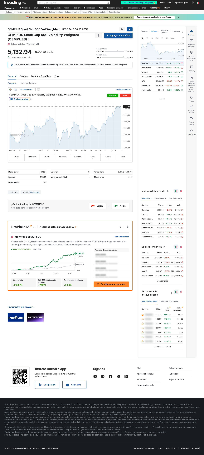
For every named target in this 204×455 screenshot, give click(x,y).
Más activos (146, 198)
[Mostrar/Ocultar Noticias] (38, 89)
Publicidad (173, 374)
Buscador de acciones (137, 8)
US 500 (145, 72)
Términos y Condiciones (144, 448)
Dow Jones (146, 68)
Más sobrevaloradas (169, 301)
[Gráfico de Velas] (10, 89)
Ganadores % (160, 198)
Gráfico (24, 76)
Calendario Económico (115, 8)
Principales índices (40, 12)
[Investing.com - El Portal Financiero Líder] (15, 3)
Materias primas (164, 31)
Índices (9, 12)
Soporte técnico (176, 379)
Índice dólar (146, 90)
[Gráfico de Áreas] (15, 89)
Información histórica (27, 83)
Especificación (114, 12)
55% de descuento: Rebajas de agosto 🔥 (139, 3)
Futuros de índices (72, 12)
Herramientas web (145, 385)
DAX (143, 81)
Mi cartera (141, 379)
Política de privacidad (167, 448)
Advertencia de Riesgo (190, 448)
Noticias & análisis (41, 76)
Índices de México (23, 12)
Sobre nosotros (176, 368)
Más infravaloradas (149, 301)
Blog (139, 368)
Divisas (145, 32)
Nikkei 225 (146, 86)
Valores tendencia (152, 246)
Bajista (100, 206)
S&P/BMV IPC (147, 63)
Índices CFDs (87, 12)
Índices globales (100, 12)
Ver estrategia (122, 236)
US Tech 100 (147, 77)
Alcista (123, 206)
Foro (57, 76)
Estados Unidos (34, 192)
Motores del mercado (153, 191)
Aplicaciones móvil (145, 374)
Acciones (176, 32)
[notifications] (192, 2)
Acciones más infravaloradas (150, 293)
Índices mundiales (56, 12)
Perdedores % (176, 198)
